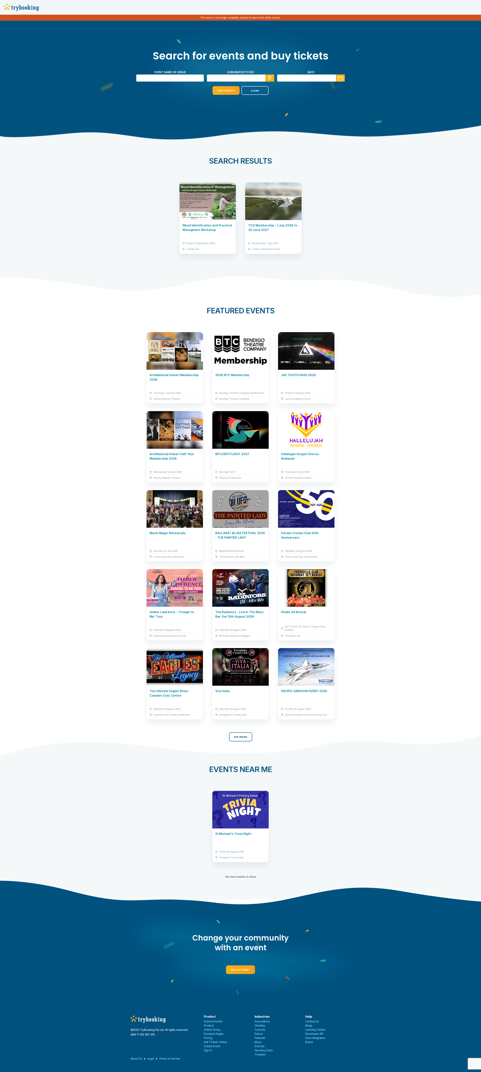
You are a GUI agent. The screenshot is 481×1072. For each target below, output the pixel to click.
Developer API (314, 1033)
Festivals (260, 1037)
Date (311, 72)
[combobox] (240, 78)
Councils (260, 1029)
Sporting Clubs (264, 1050)
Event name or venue (170, 72)
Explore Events (213, 1021)
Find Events (226, 90)
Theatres (260, 1054)
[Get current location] (269, 78)
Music (258, 1042)
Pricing (208, 1037)
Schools (260, 1046)
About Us (136, 1058)
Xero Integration (315, 1037)
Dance (259, 1033)
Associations (262, 1021)
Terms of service (169, 1058)
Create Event (240, 969)
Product (209, 1025)
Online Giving (212, 1029)
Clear (255, 90)
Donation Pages (214, 1033)
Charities (260, 1025)
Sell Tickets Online (215, 1042)
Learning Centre (315, 1029)
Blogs (308, 1025)
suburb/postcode (240, 72)
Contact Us (312, 1021)
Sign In (208, 1050)
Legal (150, 1058)
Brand (309, 1042)
